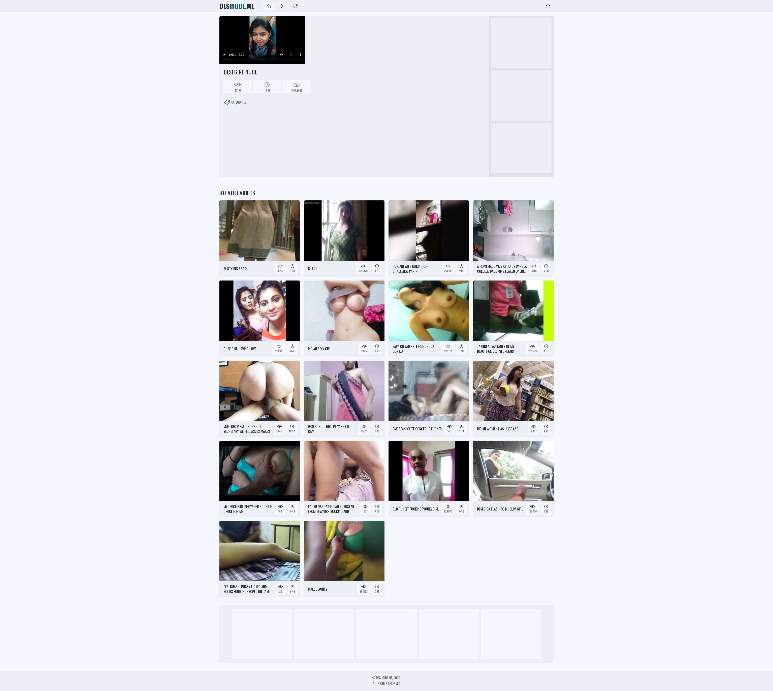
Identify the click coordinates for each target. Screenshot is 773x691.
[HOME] (269, 6)
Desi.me (236, 6)
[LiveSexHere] (282, 6)
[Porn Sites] (295, 6)
